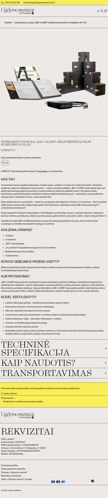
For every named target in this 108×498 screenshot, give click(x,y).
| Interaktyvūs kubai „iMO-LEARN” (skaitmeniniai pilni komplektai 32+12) (50, 22)
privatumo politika (34, 401)
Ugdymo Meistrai (14, 490)
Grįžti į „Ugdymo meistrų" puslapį (16, 479)
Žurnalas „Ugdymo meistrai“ (14, 472)
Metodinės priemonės (11, 475)
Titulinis (8, 22)
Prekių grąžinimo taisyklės (13, 468)
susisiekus (43, 171)
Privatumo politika (9, 465)
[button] (102, 10)
